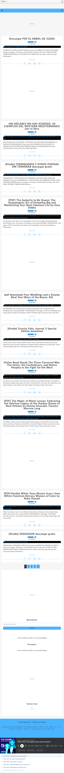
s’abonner (23, 750)
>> (38, 566)
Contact (46, 726)
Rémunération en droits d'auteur (15, 728)
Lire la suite (32, 59)
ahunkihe (30, 638)
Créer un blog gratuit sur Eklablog (30, 726)
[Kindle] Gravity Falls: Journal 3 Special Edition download (32, 329)
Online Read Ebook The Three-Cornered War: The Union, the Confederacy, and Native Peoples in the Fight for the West (32, 365)
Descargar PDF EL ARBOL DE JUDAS (32, 39)
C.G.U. (59, 726)
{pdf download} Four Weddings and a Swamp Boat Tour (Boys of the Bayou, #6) (32, 296)
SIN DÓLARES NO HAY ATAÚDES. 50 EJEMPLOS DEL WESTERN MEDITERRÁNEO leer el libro (32, 126)
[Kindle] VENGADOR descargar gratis (32, 534)
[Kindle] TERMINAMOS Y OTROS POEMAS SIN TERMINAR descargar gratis (32, 165)
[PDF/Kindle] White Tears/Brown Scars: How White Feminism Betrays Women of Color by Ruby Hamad (32, 496)
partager (32, 750)
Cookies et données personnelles (38, 728)
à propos (41, 750)
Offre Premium (27, 728)
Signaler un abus (52, 726)
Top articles (40, 726)
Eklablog (43, 722)
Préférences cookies (50, 728)
